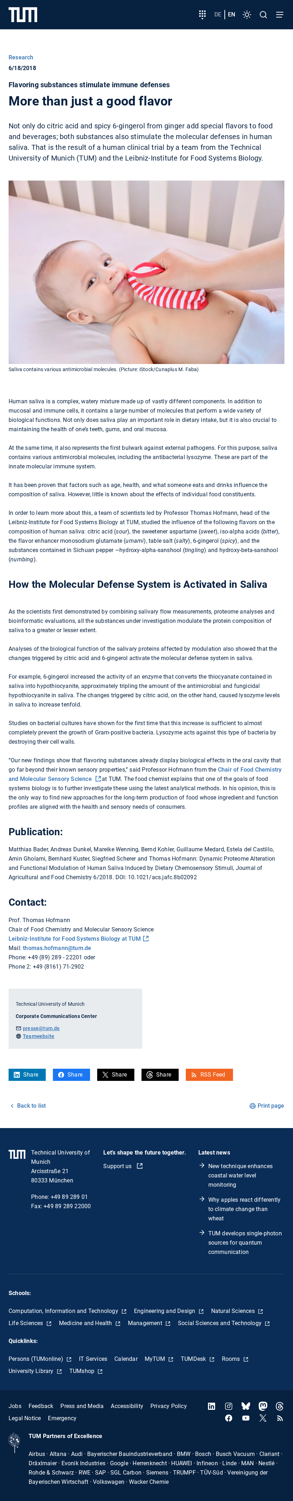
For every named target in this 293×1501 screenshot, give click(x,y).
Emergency (62, 1418)
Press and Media (82, 1406)
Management (146, 1323)
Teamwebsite (38, 1036)
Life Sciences (27, 1323)
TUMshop (82, 1371)
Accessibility (127, 1406)
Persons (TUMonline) (37, 1358)
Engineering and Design (165, 1311)
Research (21, 57)
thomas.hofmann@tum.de (57, 948)
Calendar (126, 1358)
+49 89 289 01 (69, 1197)
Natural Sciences (233, 1311)
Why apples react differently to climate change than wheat (244, 1209)
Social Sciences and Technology (220, 1323)
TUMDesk (194, 1358)
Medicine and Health (86, 1323)
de (217, 14)
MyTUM (156, 1358)
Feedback (41, 1406)
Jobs (15, 1406)
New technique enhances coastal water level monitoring (240, 1175)
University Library (32, 1371)
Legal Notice (25, 1418)
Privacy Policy (168, 1406)
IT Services (93, 1358)
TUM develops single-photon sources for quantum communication (245, 1242)
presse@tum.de (41, 1028)
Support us (118, 1166)
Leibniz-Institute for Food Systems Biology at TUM (75, 938)
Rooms (232, 1358)
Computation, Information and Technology (64, 1311)
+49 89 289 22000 (67, 1206)
